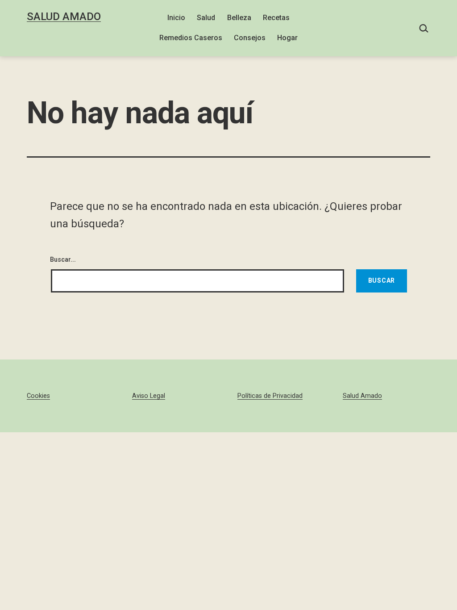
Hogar (287, 37)
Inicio (176, 17)
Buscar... (63, 259)
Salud (206, 17)
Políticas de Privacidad (270, 396)
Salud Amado (64, 16)
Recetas (276, 17)
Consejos (250, 37)
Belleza (239, 17)
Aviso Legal (148, 396)
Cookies (38, 396)
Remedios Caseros (190, 37)
